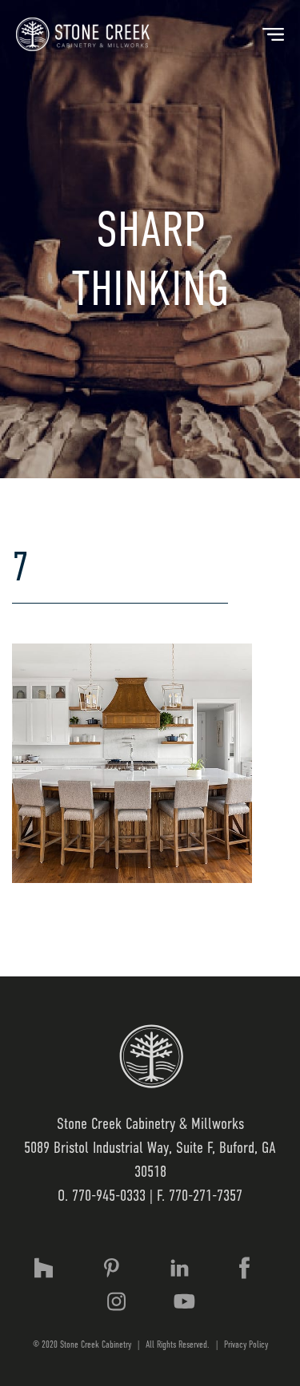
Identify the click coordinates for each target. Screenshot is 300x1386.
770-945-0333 (109, 1195)
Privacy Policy (246, 1344)
